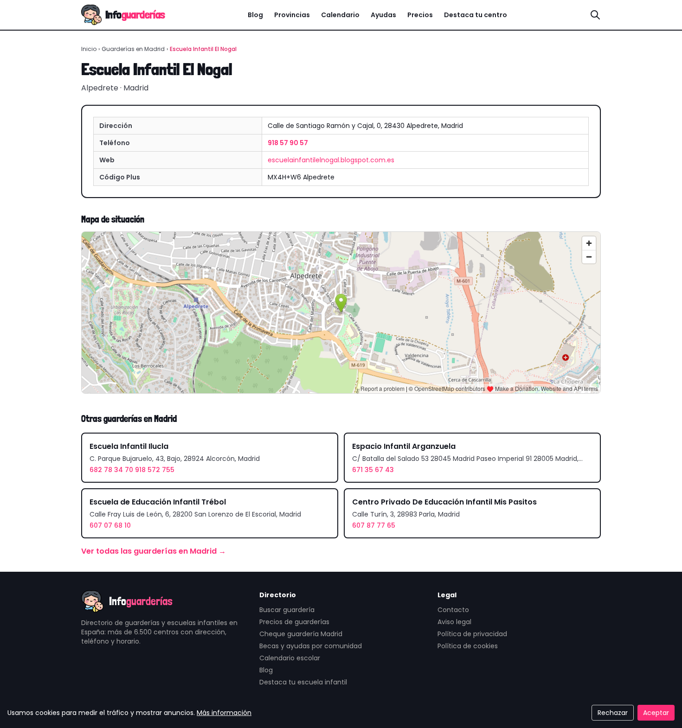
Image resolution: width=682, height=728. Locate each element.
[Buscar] (595, 14)
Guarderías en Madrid (133, 49)
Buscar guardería (287, 609)
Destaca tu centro (475, 14)
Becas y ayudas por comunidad (310, 646)
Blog (255, 14)
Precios (420, 14)
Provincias (292, 14)
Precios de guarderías (294, 621)
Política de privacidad (472, 634)
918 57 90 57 (288, 142)
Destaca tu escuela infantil (303, 682)
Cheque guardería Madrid (300, 634)
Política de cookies (468, 646)
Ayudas (383, 14)
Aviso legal (454, 621)
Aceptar (656, 712)
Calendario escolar (289, 658)
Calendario (340, 14)
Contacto (453, 609)
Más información (224, 712)
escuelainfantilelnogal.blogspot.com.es (331, 160)
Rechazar (613, 712)
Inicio (89, 49)
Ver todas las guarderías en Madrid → (153, 551)
